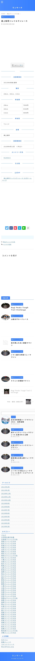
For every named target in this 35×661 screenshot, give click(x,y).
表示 (21, 65)
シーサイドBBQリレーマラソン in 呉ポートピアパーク (22, 472)
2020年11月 (6, 497)
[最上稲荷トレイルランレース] (19, 228)
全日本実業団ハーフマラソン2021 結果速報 (22, 421)
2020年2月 (5, 526)
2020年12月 (6, 493)
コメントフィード (7, 644)
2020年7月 (5, 510)
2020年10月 (6, 500)
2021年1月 (5, 490)
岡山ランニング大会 (9, 242)
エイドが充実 (7, 244)
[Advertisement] (17, 43)
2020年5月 (5, 517)
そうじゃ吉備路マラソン (20, 381)
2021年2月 (5, 487)
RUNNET (7, 158)
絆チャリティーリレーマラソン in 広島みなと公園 (22, 433)
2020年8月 (5, 507)
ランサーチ (17, 7)
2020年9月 (5, 503)
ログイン (4, 640)
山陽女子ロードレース (19, 319)
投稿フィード (6, 642)
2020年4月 (5, 520)
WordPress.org (7, 647)
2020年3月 (5, 523)
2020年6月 (5, 513)
